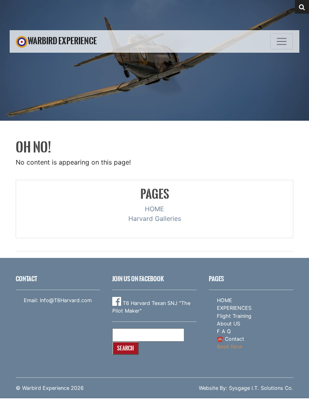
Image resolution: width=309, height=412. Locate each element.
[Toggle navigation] (281, 41)
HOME (154, 209)
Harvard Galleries (154, 218)
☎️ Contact (230, 339)
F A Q (224, 331)
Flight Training (234, 316)
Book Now (229, 347)
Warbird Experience (62, 41)
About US (228, 324)
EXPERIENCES (234, 308)
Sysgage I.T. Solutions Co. (261, 388)
